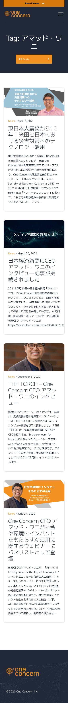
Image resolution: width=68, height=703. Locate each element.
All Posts (24, 59)
